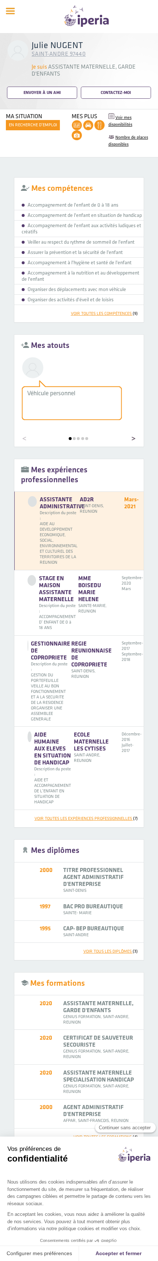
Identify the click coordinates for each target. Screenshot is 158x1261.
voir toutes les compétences (104, 313)
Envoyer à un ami (42, 92)
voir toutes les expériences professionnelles (86, 818)
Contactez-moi (116, 92)
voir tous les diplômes (110, 951)
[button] (70, 438)
